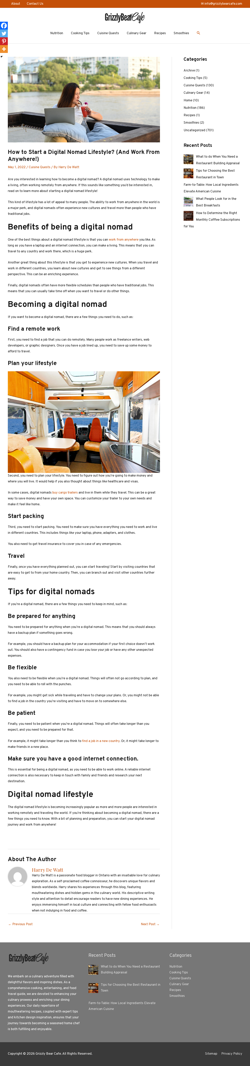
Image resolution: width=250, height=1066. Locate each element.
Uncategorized (194, 130)
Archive (189, 71)
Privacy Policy (231, 1054)
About (15, 4)
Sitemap (211, 1054)
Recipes (160, 33)
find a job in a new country (101, 741)
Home (188, 100)
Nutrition (56, 33)
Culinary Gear (136, 33)
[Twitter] (4, 33)
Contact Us (35, 4)
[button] (198, 33)
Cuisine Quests (108, 33)
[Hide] (1, 56)
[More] (4, 49)
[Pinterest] (4, 41)
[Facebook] (4, 25)
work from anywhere (123, 240)
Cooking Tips (80, 33)
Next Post (150, 924)
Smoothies (181, 33)
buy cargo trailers (65, 493)
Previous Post (20, 924)
